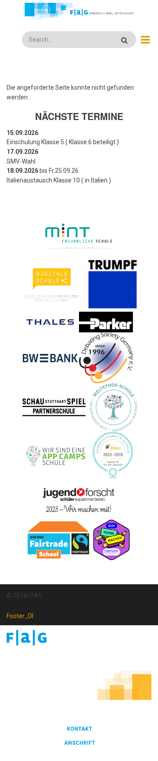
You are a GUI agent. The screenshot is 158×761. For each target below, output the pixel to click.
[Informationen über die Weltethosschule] (113, 407)
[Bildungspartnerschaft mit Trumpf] (112, 283)
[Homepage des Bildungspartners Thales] (50, 321)
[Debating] (106, 357)
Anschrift (79, 743)
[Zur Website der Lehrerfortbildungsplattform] (112, 455)
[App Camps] (56, 455)
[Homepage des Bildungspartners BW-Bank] (50, 357)
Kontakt (79, 729)
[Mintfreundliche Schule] (78, 236)
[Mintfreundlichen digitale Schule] (51, 283)
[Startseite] (79, 11)
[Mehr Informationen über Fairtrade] (58, 539)
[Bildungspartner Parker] (106, 321)
